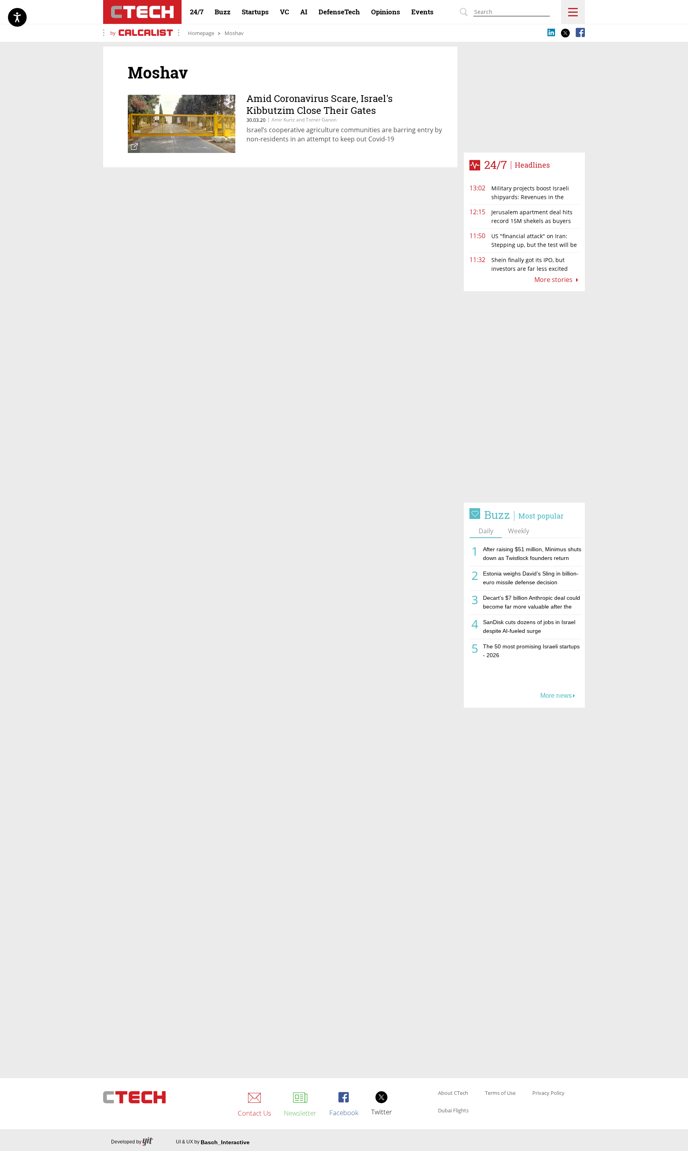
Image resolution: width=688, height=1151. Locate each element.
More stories (554, 279)
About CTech (453, 1093)
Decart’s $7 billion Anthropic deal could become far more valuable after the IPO (531, 604)
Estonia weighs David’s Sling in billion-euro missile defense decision (531, 577)
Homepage (201, 33)
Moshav (234, 33)
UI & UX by (213, 1142)
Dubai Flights (453, 1111)
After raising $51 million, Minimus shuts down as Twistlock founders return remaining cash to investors (532, 555)
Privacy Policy (548, 1093)
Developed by (126, 1142)
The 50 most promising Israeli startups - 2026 (531, 650)
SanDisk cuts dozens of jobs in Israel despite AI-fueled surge (529, 626)
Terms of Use (500, 1093)
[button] (524, 397)
